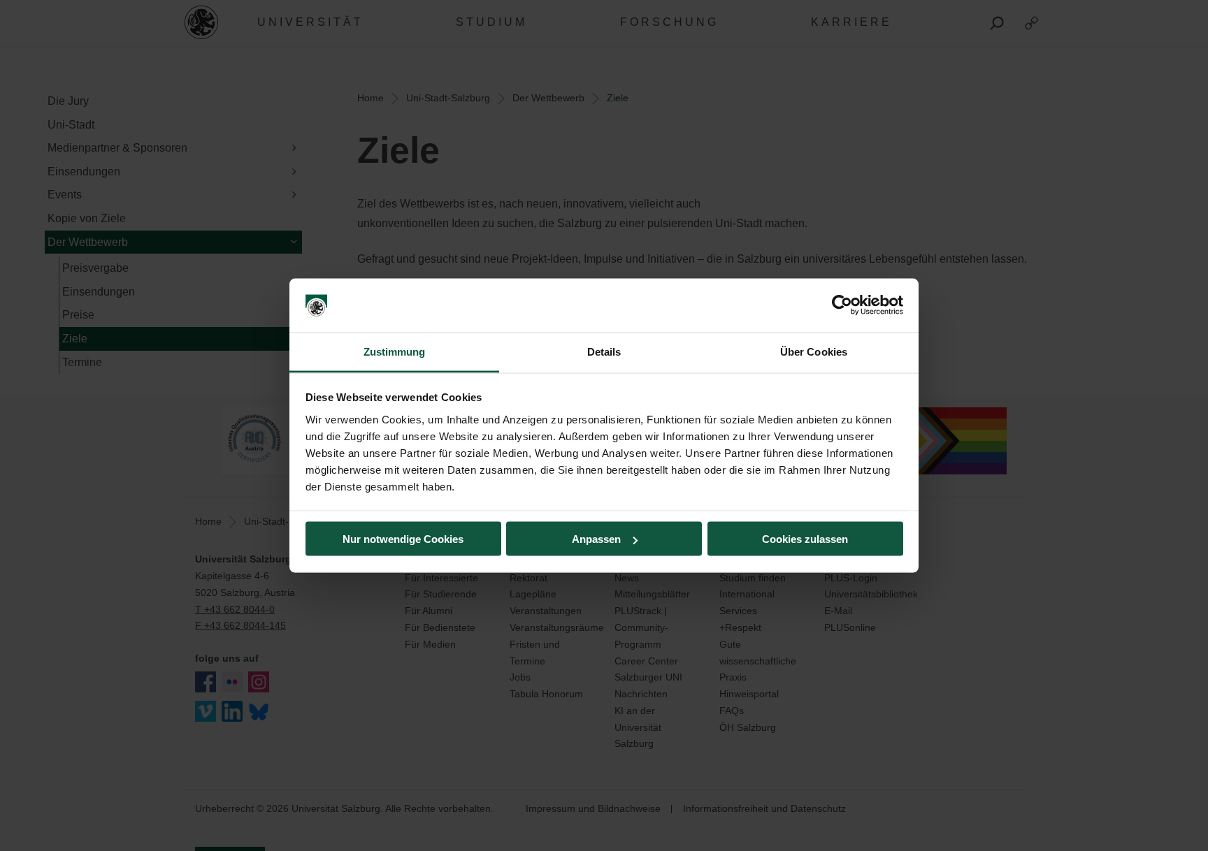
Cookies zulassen (805, 539)
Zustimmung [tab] (395, 351)
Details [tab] (604, 351)
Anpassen (596, 539)
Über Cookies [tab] (813, 351)
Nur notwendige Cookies (403, 539)
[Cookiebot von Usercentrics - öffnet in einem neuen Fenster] (842, 305)
